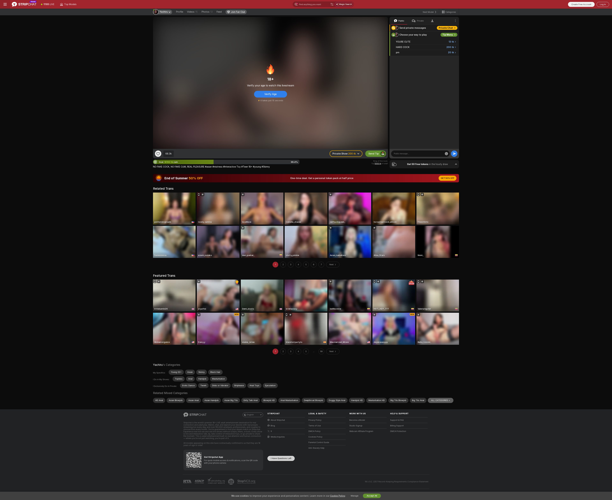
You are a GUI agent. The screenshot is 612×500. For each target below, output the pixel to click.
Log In (603, 4)
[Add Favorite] (158, 153)
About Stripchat (278, 420)
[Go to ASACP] (200, 481)
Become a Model (357, 420)
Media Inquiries (278, 437)
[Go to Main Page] (24, 4)
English (250, 415)
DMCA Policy (314, 431)
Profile (179, 11)
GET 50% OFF (447, 178)
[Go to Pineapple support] (231, 482)
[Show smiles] (446, 154)
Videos (192, 11)
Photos (207, 11)
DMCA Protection (398, 431)
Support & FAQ (397, 420)
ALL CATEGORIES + (440, 400)
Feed (219, 11)
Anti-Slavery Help (316, 448)
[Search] (332, 4)
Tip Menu (447, 34)
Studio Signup (355, 426)
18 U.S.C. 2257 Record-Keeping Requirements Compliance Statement (396, 482)
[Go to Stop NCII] (246, 482)
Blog (273, 426)
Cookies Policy (315, 437)
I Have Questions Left (281, 458)
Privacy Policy (314, 420)
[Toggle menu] (5, 4)
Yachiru (158, 364)
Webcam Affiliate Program (361, 431)
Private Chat (446, 28)
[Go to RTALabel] (187, 482)
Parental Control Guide (318, 442)
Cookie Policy (337, 496)
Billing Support (397, 426)
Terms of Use (314, 426)
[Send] (454, 153)
